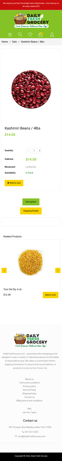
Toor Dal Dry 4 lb (12, 289)
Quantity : (9, 150)
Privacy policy (29, 386)
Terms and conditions (29, 382)
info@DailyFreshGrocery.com (32, 436)
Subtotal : (9, 159)
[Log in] (52, 34)
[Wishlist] (30, 34)
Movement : (10, 167)
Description (31, 202)
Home (5, 41)
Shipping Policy (29, 393)
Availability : (11, 173)
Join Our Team (29, 412)
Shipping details (31, 211)
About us (29, 379)
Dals (14, 41)
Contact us (29, 397)
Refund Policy (29, 390)
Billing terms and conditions (29, 400)
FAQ (29, 409)
